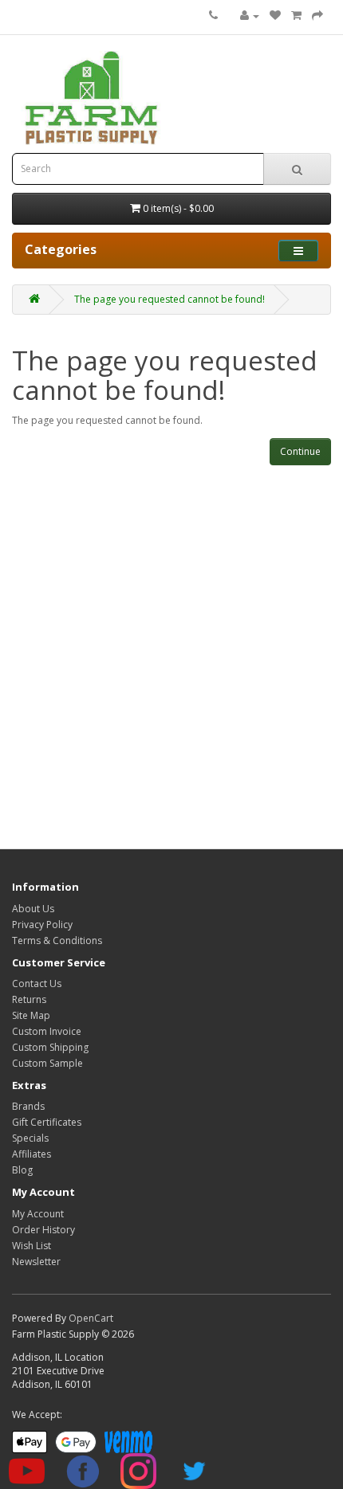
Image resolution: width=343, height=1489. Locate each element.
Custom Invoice (46, 1031)
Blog (22, 1170)
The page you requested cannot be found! (169, 299)
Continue (300, 451)
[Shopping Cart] (296, 15)
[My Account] (249, 15)
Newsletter (36, 1261)
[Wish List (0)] (275, 15)
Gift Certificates (46, 1122)
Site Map (31, 1015)
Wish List (31, 1245)
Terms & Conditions (57, 940)
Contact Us (36, 983)
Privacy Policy (42, 924)
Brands (28, 1106)
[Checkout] (317, 15)
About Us (33, 908)
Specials (30, 1138)
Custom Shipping (50, 1047)
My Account (38, 1214)
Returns (29, 999)
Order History (43, 1229)
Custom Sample (47, 1063)
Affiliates (31, 1154)
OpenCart (91, 1318)
